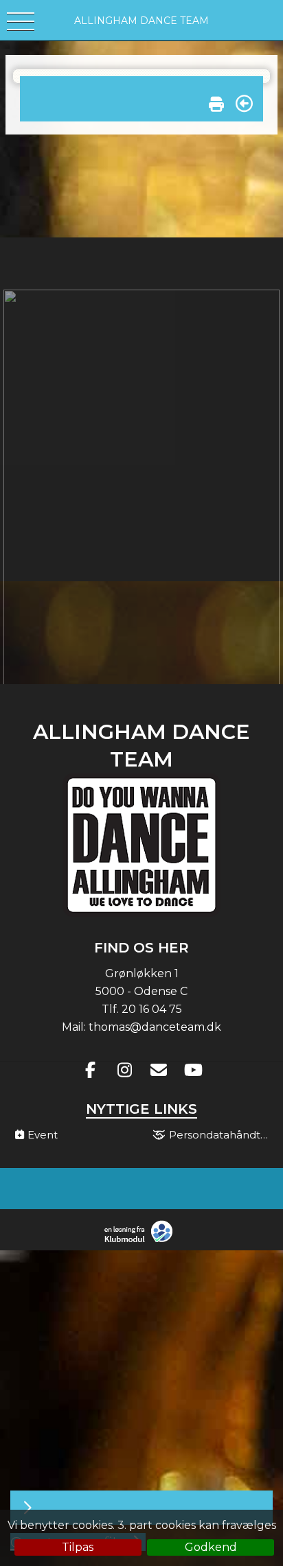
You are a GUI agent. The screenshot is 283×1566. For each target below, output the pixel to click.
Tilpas (77, 1547)
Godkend (211, 1547)
